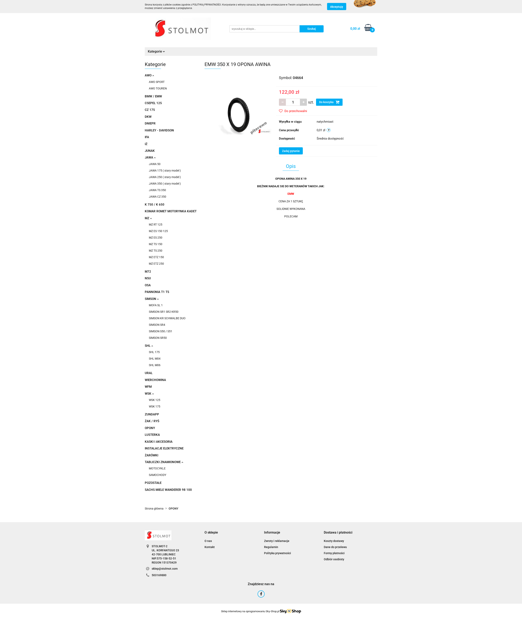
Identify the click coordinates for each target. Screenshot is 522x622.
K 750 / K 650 (154, 204)
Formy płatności (334, 553)
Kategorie (155, 51)
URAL (149, 373)
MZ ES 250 (155, 237)
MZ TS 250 (155, 250)
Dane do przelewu (335, 547)
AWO (148, 75)
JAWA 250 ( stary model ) (165, 177)
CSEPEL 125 (153, 103)
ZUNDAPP (152, 414)
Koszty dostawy (334, 541)
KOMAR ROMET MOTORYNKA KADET (171, 211)
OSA (148, 285)
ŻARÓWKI (151, 455)
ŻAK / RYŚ (152, 421)
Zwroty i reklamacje (276, 541)
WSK (148, 393)
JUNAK (150, 151)
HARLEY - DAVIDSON (159, 130)
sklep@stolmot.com (165, 568)
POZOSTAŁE (153, 483)
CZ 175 (150, 110)
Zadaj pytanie (291, 151)
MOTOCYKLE (157, 468)
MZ (147, 218)
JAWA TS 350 (157, 190)
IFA (147, 137)
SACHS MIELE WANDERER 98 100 (168, 490)
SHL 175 (154, 352)
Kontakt (210, 547)
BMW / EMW (153, 96)
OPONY (150, 428)
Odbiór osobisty (334, 559)
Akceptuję (336, 6)
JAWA (149, 157)
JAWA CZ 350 (157, 196)
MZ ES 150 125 (158, 231)
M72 (148, 271)
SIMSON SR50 (158, 337)
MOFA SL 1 (156, 305)
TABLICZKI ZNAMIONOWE (163, 462)
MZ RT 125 (155, 224)
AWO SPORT (157, 82)
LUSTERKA (152, 435)
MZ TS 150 (155, 244)
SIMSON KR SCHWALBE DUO (167, 318)
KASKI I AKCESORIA (159, 442)
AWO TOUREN (158, 88)
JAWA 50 (154, 164)
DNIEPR (150, 123)
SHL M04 (154, 358)
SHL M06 (154, 365)
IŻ (146, 144)
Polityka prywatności (277, 553)
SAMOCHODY (157, 475)
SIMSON (151, 299)
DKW (148, 117)
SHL (148, 346)
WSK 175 (154, 406)
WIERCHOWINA (155, 380)
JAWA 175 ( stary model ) (165, 170)
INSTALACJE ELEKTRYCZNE (164, 448)
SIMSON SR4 (157, 324)
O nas (208, 541)
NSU (148, 278)
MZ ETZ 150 (156, 257)
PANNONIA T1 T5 (157, 292)
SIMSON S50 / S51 (160, 331)
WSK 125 (154, 400)
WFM (148, 387)
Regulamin (271, 547)
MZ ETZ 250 (156, 263)
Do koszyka (326, 102)
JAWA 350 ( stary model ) (165, 183)
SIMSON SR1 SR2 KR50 (163, 311)
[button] (211, 532)
